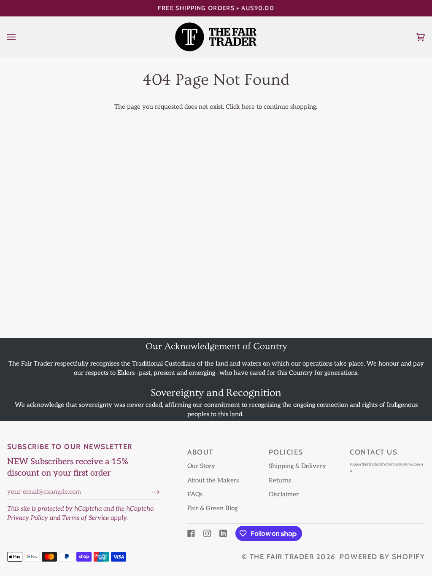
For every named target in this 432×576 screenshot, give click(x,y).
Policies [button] (286, 452)
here (248, 106)
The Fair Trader (282, 556)
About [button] (200, 452)
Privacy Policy (27, 518)
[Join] (149, 491)
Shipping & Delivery (297, 466)
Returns (280, 480)
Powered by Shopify (382, 556)
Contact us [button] (373, 452)
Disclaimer (284, 494)
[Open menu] (19, 36)
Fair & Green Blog (212, 508)
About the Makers (213, 480)
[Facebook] (191, 533)
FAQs (194, 494)
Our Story (201, 466)
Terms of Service (85, 518)
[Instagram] (207, 533)
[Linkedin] (223, 533)
